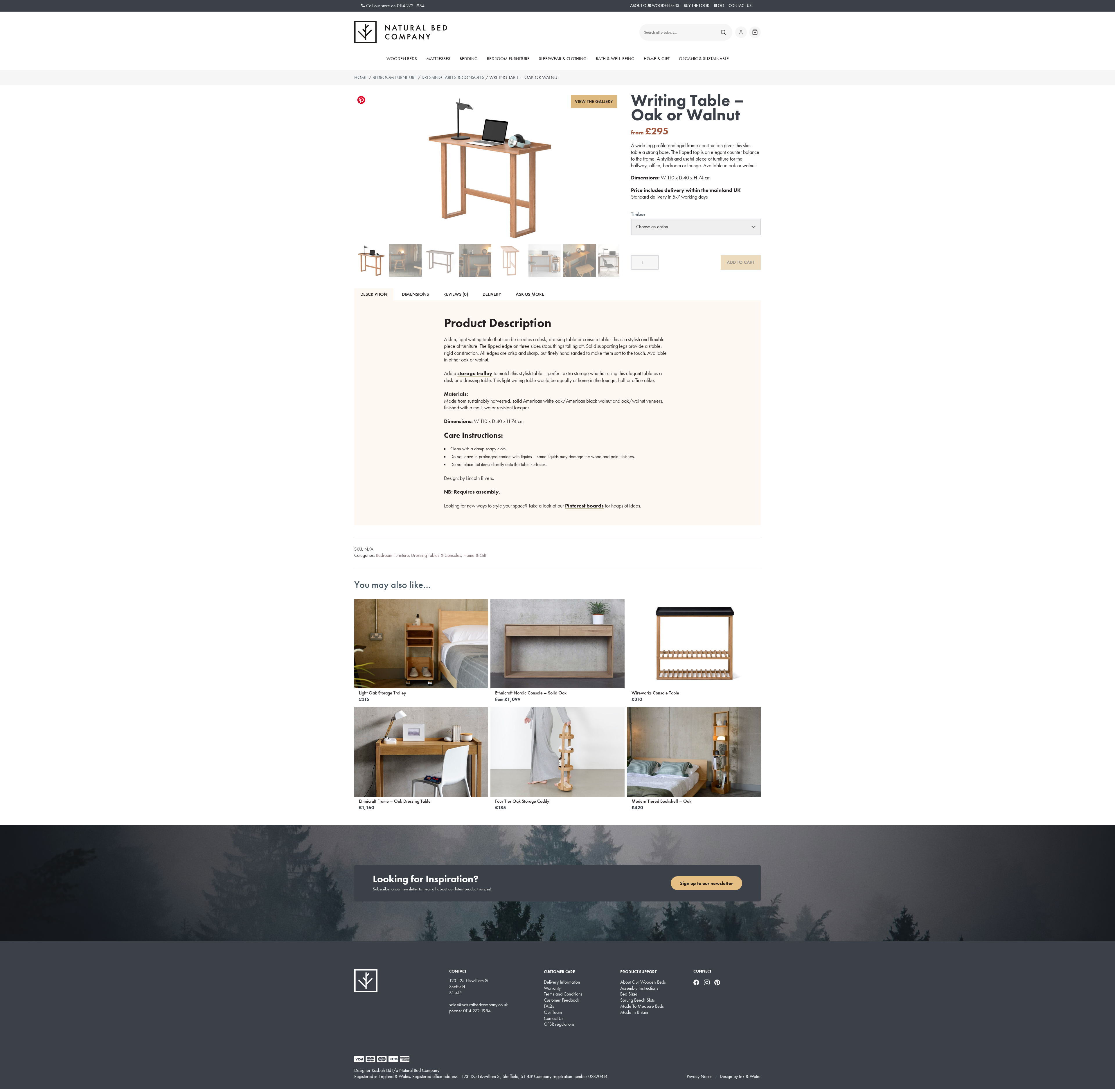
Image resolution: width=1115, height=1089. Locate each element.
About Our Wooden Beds (654, 5)
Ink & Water (750, 1076)
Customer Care (559, 971)
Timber (638, 214)
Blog (719, 5)
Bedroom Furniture (508, 59)
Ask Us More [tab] (530, 294)
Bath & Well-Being (615, 59)
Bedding (469, 59)
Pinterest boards (584, 505)
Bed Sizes (629, 994)
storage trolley (474, 373)
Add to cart (741, 262)
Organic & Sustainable (704, 59)
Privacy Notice (700, 1076)
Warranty (552, 988)
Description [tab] (373, 294)
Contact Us (740, 5)
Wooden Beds (401, 59)
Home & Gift (657, 59)
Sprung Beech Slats (637, 1000)
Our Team (553, 1012)
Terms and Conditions (563, 994)
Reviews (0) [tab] (455, 294)
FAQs (549, 1006)
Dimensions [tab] (415, 294)
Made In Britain (634, 1012)
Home (361, 77)
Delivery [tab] (492, 294)
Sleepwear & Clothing (563, 59)
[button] (594, 101)
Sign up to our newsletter (706, 883)
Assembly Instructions (639, 988)
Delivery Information (562, 982)
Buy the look (696, 5)
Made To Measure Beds (642, 1006)
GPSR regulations (559, 1024)
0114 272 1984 (411, 6)
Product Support (638, 971)
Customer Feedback (561, 1000)
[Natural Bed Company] (400, 32)
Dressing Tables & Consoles (453, 77)
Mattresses (438, 59)
